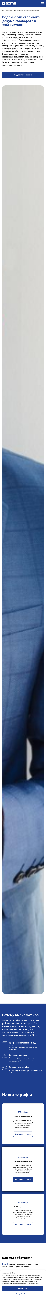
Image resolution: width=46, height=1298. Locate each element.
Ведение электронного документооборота (26, 10)
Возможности (6, 10)
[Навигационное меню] (42, 3)
